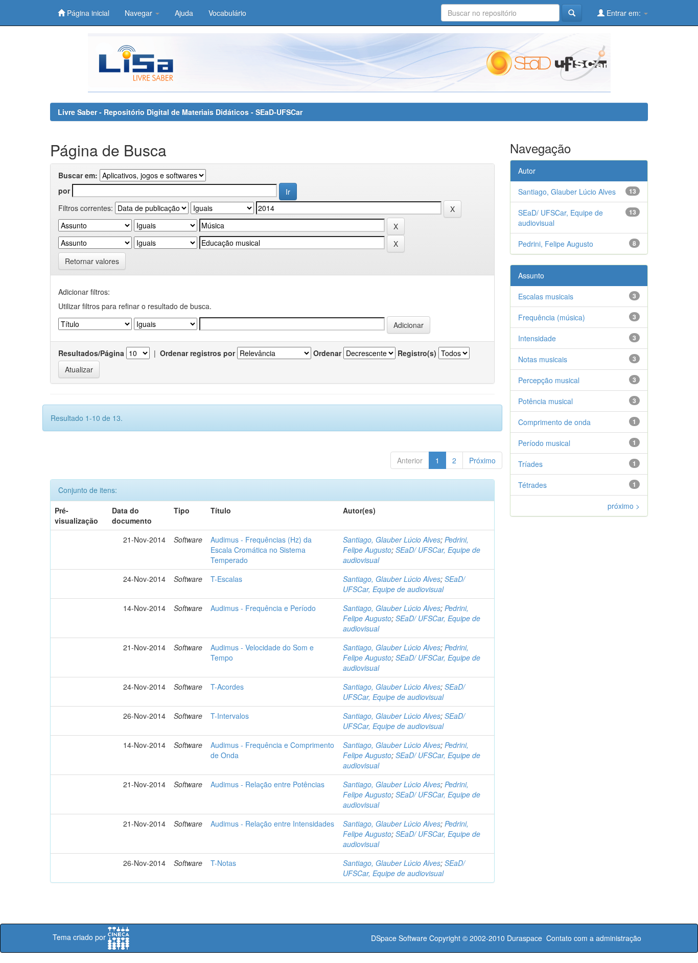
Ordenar (327, 353)
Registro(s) (417, 353)
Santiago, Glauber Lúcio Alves (391, 539)
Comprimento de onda (554, 422)
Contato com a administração (593, 938)
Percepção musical (548, 380)
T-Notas (223, 863)
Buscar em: (78, 175)
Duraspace (524, 938)
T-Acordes (227, 687)
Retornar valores (92, 261)
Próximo (482, 460)
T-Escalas (226, 579)
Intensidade (537, 338)
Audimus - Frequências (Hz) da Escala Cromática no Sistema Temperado (261, 549)
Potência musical (545, 401)
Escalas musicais (545, 296)
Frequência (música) (551, 317)
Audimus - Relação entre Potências (267, 784)
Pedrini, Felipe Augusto (555, 244)
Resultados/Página (91, 353)
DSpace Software (399, 938)
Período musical (544, 443)
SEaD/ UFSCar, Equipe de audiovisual (404, 584)
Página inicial (87, 13)
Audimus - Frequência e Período (263, 608)
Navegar (139, 13)
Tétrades (532, 485)
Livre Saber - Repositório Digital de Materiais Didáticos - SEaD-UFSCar (180, 112)
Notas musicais (542, 359)
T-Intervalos (230, 716)
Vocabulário (227, 13)
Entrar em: (623, 13)
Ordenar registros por (197, 353)
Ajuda (184, 13)
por (64, 190)
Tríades (530, 464)
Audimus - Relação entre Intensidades (272, 823)
